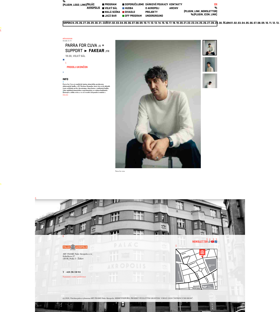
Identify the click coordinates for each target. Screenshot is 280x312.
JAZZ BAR (111, 16)
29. (217, 23)
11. (148, 23)
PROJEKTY (151, 12)
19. (178, 23)
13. (156, 23)
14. (159, 23)
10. (145, 23)
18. (174, 23)
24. (197, 23)
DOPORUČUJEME (134, 4)
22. (189, 23)
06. (130, 23)
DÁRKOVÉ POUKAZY (156, 4)
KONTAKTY (175, 4)
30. (221, 23)
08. (137, 23)
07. (133, 23)
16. (167, 23)
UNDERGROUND (154, 16)
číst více (65, 94)
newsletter (200, 242)
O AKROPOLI (152, 8)
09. (263, 23)
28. (213, 23)
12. (152, 23)
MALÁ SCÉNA (112, 12)
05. (248, 23)
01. (232, 23)
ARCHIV (173, 8)
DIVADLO (130, 12)
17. (170, 23)
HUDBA (129, 8)
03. (240, 23)
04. (122, 23)
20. (181, 23)
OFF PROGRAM (133, 16)
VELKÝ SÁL (111, 8)
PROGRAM (111, 4)
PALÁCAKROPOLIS (93, 6)
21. (185, 23)
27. (209, 23)
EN (215, 4)
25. (201, 23)
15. (163, 23)
